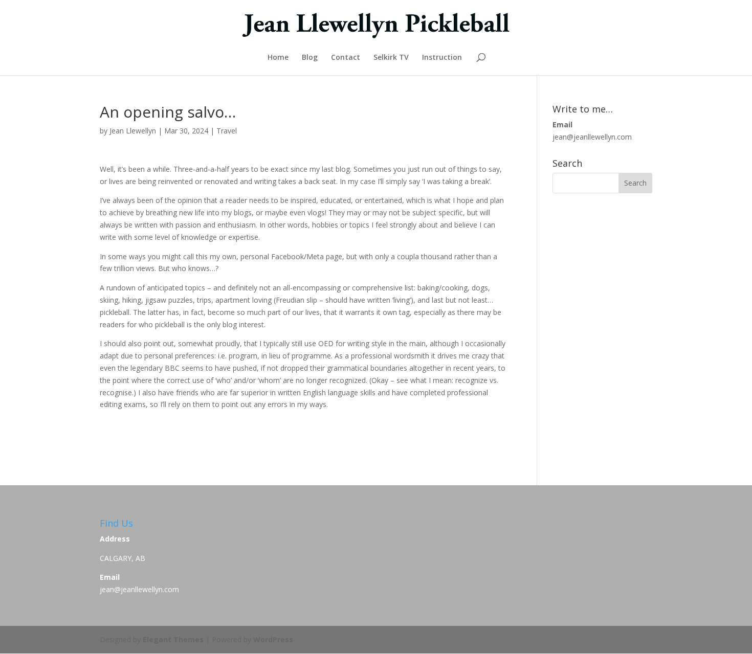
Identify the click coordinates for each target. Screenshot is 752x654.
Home (278, 58)
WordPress (273, 639)
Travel (226, 131)
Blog (310, 58)
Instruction (442, 58)
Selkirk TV (391, 58)
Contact (345, 58)
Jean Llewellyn (132, 131)
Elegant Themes (173, 639)
